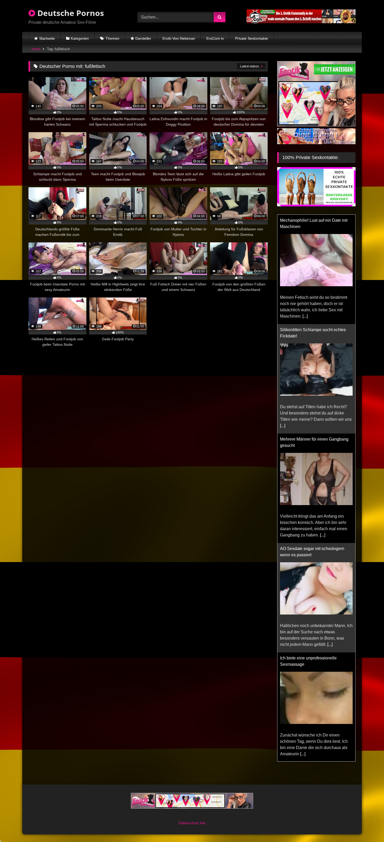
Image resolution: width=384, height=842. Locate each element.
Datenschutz (189, 823)
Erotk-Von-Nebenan (178, 38)
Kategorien (80, 38)
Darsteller (143, 38)
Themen (112, 38)
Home (36, 49)
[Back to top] (368, 826)
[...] (305, 316)
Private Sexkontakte (251, 38)
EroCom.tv (215, 38)
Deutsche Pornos (69, 13)
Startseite (47, 38)
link (203, 823)
